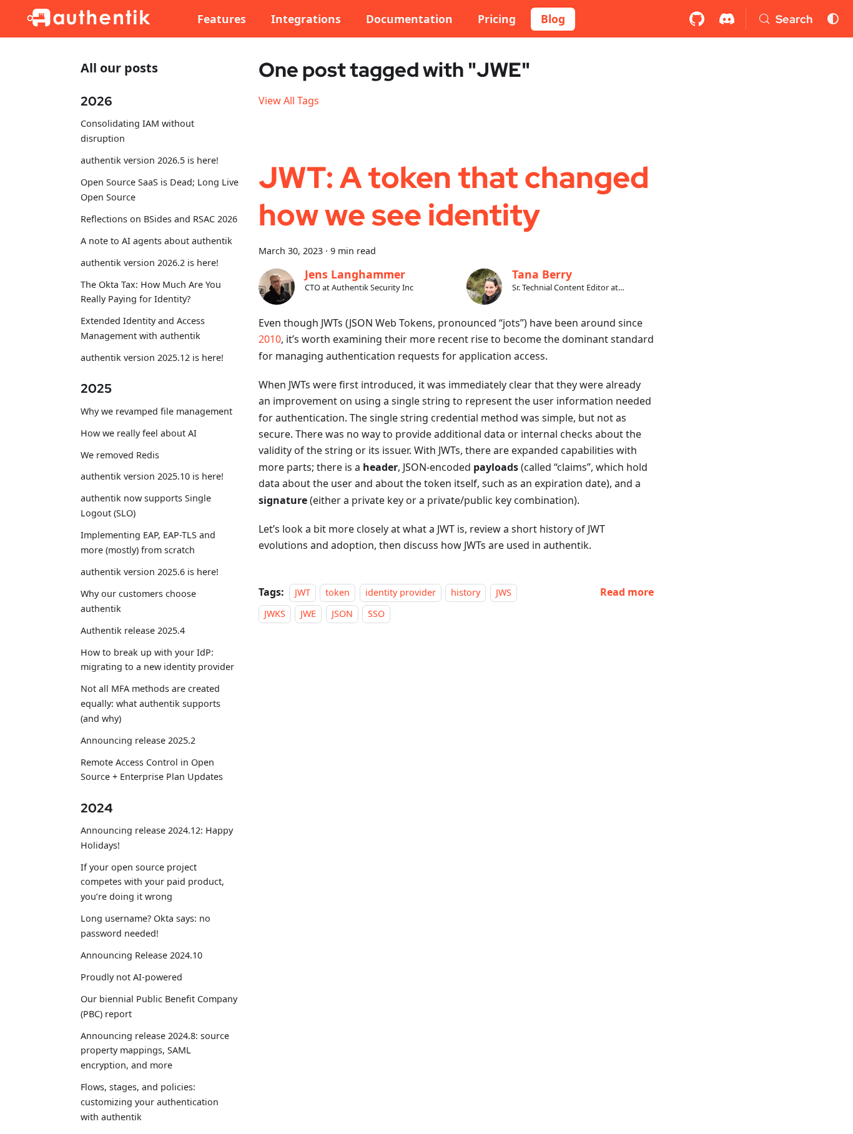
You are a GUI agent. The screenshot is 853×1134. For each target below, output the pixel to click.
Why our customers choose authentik (138, 601)
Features (221, 18)
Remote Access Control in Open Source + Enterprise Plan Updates (152, 769)
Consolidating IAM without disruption (137, 131)
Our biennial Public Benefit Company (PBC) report (159, 1006)
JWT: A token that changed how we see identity (454, 196)
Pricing (497, 18)
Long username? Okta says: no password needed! (145, 926)
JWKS (274, 613)
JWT (302, 592)
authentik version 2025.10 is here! (152, 477)
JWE (308, 613)
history (465, 592)
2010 (270, 339)
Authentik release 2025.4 (133, 630)
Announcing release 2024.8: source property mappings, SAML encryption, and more (155, 1051)
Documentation (409, 18)
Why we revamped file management (156, 411)
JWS (503, 592)
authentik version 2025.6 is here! (150, 572)
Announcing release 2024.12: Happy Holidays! (157, 837)
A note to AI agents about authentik (156, 241)
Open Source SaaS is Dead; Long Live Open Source (160, 189)
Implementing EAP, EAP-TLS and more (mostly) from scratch (148, 543)
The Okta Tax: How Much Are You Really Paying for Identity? (151, 292)
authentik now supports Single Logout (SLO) (146, 506)
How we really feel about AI (139, 433)
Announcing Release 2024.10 (141, 955)
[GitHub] (697, 19)
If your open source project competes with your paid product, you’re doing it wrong (152, 882)
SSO (376, 613)
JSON (342, 613)
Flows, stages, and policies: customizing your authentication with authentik (150, 1102)
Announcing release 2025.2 (138, 740)
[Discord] (727, 19)
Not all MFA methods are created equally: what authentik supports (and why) (150, 704)
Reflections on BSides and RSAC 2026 (159, 219)
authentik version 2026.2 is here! (150, 263)
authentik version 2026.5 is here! (150, 161)
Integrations (306, 18)
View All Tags (289, 100)
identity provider (400, 592)
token (337, 592)
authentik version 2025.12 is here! (152, 357)
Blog (553, 18)
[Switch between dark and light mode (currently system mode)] (833, 19)
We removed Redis (120, 455)
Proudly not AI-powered (131, 977)
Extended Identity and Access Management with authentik (143, 328)
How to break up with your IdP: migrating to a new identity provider (157, 659)
